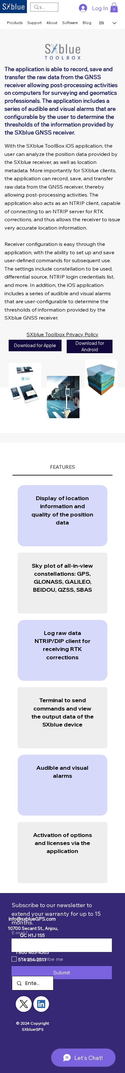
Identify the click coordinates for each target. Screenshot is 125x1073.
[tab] (63, 467)
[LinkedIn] (41, 1004)
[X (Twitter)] (24, 1004)
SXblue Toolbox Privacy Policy (62, 334)
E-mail (20, 933)
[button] (114, 7)
